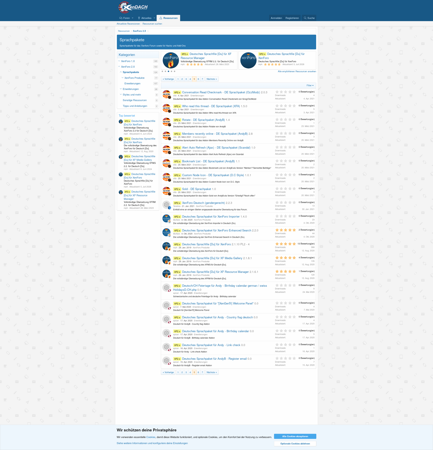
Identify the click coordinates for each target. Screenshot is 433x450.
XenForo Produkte (134, 77)
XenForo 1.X (128, 61)
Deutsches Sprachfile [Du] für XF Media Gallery (139, 157)
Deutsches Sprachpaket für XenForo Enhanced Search (216, 230)
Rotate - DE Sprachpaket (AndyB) (203, 119)
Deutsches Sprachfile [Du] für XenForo (139, 122)
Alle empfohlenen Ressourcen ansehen (297, 71)
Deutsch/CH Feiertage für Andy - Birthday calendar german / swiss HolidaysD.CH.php (220, 287)
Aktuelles (146, 18)
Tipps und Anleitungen (135, 106)
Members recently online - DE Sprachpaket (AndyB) (215, 133)
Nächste (211, 78)
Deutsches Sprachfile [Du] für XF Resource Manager (139, 195)
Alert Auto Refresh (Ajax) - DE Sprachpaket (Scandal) (216, 147)
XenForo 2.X (128, 66)
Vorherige (169, 78)
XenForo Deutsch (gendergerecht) (203, 202)
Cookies (150, 437)
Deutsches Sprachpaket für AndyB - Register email (214, 358)
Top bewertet (127, 115)
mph (175, 247)
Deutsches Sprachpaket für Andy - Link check (211, 345)
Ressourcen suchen (152, 23)
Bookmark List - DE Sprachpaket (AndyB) (208, 161)
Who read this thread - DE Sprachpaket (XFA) (211, 106)
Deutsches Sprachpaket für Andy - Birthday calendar (215, 331)
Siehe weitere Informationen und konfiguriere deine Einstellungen (152, 443)
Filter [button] (309, 85)
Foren (126, 18)
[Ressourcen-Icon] (166, 205)
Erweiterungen (132, 83)
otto (175, 95)
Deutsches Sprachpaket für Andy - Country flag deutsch (217, 317)
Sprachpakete (131, 72)
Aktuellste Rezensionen (128, 23)
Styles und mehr (132, 94)
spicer (176, 292)
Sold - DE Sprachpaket (196, 189)
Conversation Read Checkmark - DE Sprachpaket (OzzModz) (221, 92)
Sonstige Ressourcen (135, 100)
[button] (132, 18)
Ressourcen (170, 18)
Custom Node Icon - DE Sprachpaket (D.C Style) (213, 175)
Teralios (176, 206)
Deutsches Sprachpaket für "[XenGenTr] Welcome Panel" (218, 303)
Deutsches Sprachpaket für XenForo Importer (211, 216)
